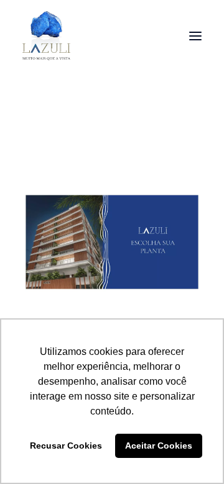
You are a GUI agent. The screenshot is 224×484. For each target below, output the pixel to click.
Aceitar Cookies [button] (158, 445)
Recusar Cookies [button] (66, 445)
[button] (195, 36)
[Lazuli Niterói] (46, 36)
